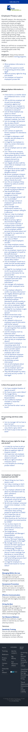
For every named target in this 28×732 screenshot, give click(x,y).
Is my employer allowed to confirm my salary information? (14, 291)
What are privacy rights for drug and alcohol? (15, 74)
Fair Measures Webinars (10, 617)
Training (4, 651)
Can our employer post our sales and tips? (15, 149)
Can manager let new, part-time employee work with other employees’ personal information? (15, 279)
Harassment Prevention (10, 584)
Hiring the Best (7, 604)
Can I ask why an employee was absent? (15, 340)
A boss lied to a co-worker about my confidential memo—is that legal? (15, 96)
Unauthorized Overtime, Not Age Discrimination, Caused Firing (23, 674)
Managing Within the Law (11, 573)
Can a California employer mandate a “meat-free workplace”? (13, 401)
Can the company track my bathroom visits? (13, 333)
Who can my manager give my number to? (14, 317)
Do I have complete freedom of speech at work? (14, 389)
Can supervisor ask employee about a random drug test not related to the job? (14, 456)
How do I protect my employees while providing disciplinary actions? (15, 127)
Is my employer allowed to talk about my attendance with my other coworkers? (14, 492)
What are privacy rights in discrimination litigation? (13, 221)
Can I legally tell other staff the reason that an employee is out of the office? (14, 165)
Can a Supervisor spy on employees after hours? (12, 515)
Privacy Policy (4, 659)
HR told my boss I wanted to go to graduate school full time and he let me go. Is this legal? (15, 499)
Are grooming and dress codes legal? (14, 71)
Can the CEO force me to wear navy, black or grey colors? (14, 427)
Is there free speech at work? (14, 68)
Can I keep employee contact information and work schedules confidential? (15, 246)
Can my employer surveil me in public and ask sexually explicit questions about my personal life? (14, 264)
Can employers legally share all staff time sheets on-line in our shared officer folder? (14, 258)
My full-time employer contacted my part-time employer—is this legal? (15, 505)
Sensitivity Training (9, 629)
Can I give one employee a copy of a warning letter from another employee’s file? (15, 328)
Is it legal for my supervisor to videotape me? (14, 234)
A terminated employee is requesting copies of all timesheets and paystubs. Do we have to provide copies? (15, 346)
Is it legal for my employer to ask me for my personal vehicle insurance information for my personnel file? (15, 272)
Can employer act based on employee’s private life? (13, 78)
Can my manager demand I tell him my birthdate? (14, 198)
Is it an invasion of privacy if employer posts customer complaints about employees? (14, 225)
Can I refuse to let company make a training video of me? (14, 152)
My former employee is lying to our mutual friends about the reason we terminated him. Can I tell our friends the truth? (15, 177)
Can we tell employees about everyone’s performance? (14, 365)
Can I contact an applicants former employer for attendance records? (15, 132)
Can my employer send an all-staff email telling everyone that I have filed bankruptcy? (15, 558)
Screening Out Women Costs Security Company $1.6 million (23, 659)
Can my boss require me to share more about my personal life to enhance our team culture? (13, 527)
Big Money (13, 657)
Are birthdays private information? (11, 361)
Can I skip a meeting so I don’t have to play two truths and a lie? (14, 486)
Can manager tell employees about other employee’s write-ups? (14, 286)
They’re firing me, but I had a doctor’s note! (14, 481)
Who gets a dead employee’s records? (14, 242)
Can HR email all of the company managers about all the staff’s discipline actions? (15, 170)
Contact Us (4, 664)
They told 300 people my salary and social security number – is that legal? (14, 373)
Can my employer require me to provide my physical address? (15, 188)
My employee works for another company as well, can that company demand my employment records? (15, 158)
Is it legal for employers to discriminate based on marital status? (14, 564)
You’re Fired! (8, 495)
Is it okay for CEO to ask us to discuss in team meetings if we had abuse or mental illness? (14, 552)
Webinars (4, 654)
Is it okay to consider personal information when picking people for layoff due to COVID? (14, 510)
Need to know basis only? (12, 315)
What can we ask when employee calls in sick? (12, 352)
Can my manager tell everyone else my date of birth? (14, 122)
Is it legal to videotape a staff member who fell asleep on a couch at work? (14, 138)
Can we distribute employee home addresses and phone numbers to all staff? (13, 356)
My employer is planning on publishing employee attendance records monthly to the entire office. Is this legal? (14, 300)
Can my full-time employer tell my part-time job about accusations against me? (14, 102)
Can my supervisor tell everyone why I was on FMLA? (15, 238)
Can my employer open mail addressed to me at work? (13, 369)
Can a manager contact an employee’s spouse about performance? (13, 203)
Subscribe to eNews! (4, 670)
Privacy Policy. (18, 699)
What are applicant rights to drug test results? (13, 451)
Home (4, 647)
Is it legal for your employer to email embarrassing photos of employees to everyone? (14, 108)
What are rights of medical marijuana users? (13, 461)
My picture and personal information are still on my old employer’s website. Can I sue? (14, 117)
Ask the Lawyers (14, 652)
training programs (20, 57)
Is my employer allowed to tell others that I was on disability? (14, 336)
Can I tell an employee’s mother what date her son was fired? (15, 306)
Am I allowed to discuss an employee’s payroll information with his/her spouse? (14, 322)
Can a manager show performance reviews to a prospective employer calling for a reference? (15, 209)
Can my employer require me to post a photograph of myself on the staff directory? (15, 252)
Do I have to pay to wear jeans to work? (15, 431)
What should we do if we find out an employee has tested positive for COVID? (15, 520)
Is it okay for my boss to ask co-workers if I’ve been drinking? (14, 447)
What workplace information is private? (14, 65)
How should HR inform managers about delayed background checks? (12, 193)
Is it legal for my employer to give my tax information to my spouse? (15, 311)
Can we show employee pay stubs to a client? (13, 113)
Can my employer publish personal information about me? (15, 230)
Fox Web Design (15, 701)
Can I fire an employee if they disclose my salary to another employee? (14, 184)
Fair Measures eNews (14, 664)
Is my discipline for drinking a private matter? (14, 464)
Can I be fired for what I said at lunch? (14, 406)
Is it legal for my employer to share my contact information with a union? (14, 144)
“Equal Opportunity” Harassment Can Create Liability (23, 687)
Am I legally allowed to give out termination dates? (14, 295)
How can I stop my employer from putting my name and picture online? (14, 216)
